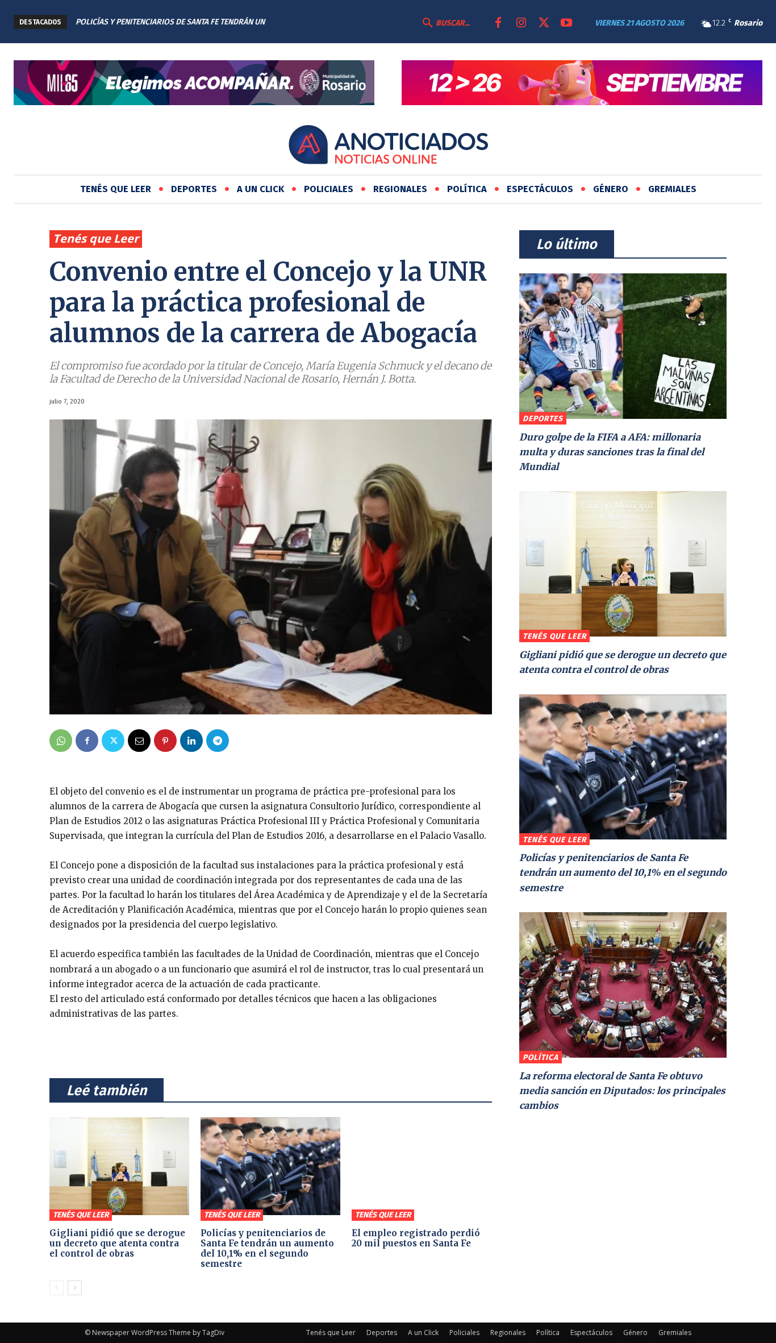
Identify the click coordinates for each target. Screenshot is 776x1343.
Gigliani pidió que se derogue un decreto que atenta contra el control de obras (117, 1243)
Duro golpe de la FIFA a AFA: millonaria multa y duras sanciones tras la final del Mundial (611, 451)
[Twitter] (543, 23)
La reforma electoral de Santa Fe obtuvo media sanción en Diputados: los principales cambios (622, 1090)
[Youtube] (566, 23)
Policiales (464, 1332)
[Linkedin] (191, 740)
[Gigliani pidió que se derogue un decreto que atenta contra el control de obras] (119, 1166)
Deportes (543, 418)
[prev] (339, 22)
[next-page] (75, 1287)
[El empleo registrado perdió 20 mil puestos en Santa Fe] (421, 1166)
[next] (357, 22)
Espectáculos (591, 1332)
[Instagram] (521, 23)
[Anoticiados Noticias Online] (388, 146)
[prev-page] (56, 1287)
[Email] (139, 740)
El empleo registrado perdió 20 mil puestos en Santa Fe (416, 1238)
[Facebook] (498, 23)
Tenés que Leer (96, 238)
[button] (445, 23)
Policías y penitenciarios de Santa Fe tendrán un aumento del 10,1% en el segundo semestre (267, 1248)
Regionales (507, 1332)
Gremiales (674, 1332)
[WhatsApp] (60, 740)
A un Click (423, 1332)
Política (540, 1057)
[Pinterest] (165, 740)
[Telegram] (217, 740)
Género (635, 1332)
